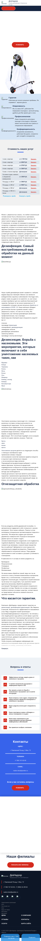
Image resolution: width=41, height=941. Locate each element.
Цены (3, 915)
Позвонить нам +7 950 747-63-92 (11, 937)
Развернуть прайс (9, 196)
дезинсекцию (5, 607)
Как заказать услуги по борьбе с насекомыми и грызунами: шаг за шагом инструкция (22, 691)
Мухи (3, 386)
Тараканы (4, 367)
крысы (3, 447)
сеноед (9, 379)
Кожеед (3, 379)
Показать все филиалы (19, 865)
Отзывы (4, 919)
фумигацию (13, 325)
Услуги (4, 923)
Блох (3, 373)
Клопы (3, 369)
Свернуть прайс (24, 196)
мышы (3, 445)
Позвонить (32, 937)
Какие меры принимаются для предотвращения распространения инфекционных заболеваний (20, 720)
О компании (26, 915)
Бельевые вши (6, 383)
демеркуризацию (17, 327)
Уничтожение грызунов (8, 450)
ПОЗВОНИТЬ (20, 45)
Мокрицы (4, 377)
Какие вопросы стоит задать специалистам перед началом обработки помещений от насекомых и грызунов (23, 699)
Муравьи (4, 362)
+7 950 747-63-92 (8, 8)
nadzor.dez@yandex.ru (20, 770)
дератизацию (25, 607)
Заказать (33, 159)
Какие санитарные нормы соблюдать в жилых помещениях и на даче (21, 713)
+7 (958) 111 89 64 (22, 887)
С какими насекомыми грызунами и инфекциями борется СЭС (20, 684)
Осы (2, 375)
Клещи (3, 364)
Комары (4, 381)
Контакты (25, 919)
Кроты (3, 441)
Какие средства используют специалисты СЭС (22, 706)
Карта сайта (26, 923)
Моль (3, 371)
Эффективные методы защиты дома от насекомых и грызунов (21, 678)
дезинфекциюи (16, 607)
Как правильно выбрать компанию (20, 727)
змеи (3, 443)
